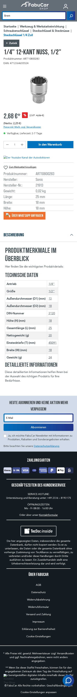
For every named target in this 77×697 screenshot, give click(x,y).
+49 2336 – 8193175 (59, 497)
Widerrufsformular (38, 607)
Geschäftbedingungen (60, 685)
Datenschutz (38, 592)
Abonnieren (38, 427)
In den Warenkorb (50, 144)
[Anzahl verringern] (7, 144)
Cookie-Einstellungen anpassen (39, 692)
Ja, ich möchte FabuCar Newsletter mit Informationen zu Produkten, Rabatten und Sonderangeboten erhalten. (40, 437)
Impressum (39, 621)
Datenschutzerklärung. (47, 446)
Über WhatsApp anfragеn (27, 215)
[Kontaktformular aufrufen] (68, 680)
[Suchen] (71, 15)
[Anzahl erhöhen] (22, 144)
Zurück (12, 43)
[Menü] (4, 6)
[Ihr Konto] (66, 6)
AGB (38, 584)
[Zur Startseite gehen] (34, 5)
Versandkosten (65, 653)
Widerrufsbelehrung (38, 599)
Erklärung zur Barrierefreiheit (38, 629)
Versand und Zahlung (38, 614)
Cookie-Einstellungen (38, 636)
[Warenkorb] (74, 6)
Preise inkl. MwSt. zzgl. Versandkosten (22, 127)
